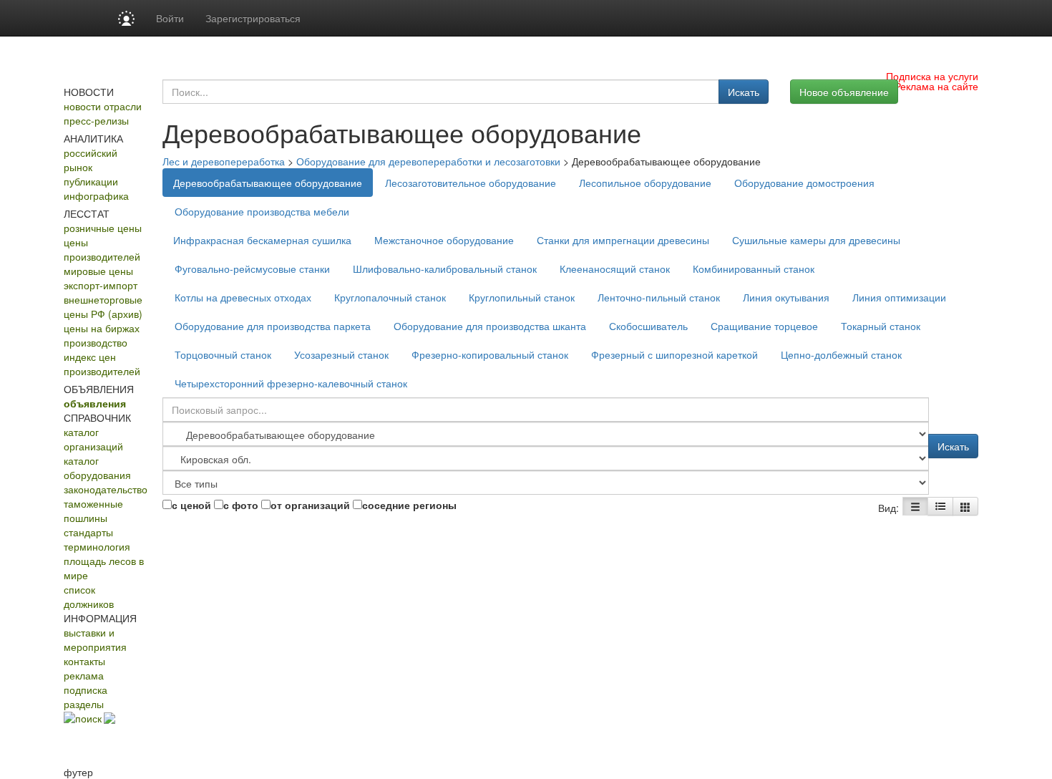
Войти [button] (170, 18)
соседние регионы (409, 505)
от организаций (310, 505)
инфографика (96, 195)
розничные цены (103, 228)
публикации (91, 181)
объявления (95, 403)
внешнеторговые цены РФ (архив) (103, 306)
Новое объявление (844, 91)
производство (95, 342)
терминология (97, 546)
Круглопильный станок (522, 297)
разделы (84, 704)
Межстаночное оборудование (444, 240)
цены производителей (102, 249)
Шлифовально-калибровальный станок (445, 268)
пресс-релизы (96, 120)
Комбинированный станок (753, 268)
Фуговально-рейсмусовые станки (252, 268)
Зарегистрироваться (253, 18)
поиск (88, 718)
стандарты (88, 532)
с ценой (191, 505)
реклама (84, 675)
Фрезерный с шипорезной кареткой (674, 354)
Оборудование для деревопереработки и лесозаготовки (428, 161)
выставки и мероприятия (95, 639)
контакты (84, 661)
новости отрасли (103, 106)
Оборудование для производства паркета (273, 326)
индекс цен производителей (102, 363)
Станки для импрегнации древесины (623, 240)
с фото (240, 505)
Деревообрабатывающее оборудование (267, 182)
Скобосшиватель (648, 326)
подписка (85, 689)
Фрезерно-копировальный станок (489, 354)
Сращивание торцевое (764, 326)
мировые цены (98, 270)
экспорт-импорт (100, 285)
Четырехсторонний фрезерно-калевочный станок (291, 383)
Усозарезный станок (341, 354)
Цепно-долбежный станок (841, 354)
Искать (743, 91)
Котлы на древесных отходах (243, 297)
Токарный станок (880, 326)
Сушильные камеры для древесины (816, 240)
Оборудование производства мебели (262, 211)
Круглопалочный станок (390, 297)
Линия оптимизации (899, 297)
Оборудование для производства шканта (490, 326)
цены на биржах (102, 328)
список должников (89, 596)
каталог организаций (93, 439)
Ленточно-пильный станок (659, 297)
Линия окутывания (786, 297)
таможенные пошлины (93, 510)
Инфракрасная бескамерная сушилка (262, 240)
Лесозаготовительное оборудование (470, 182)
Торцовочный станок (223, 354)
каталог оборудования (97, 467)
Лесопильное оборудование (645, 182)
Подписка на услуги (932, 76)
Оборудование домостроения (804, 182)
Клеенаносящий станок (615, 268)
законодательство (105, 489)
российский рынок (90, 159)
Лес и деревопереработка (223, 161)
